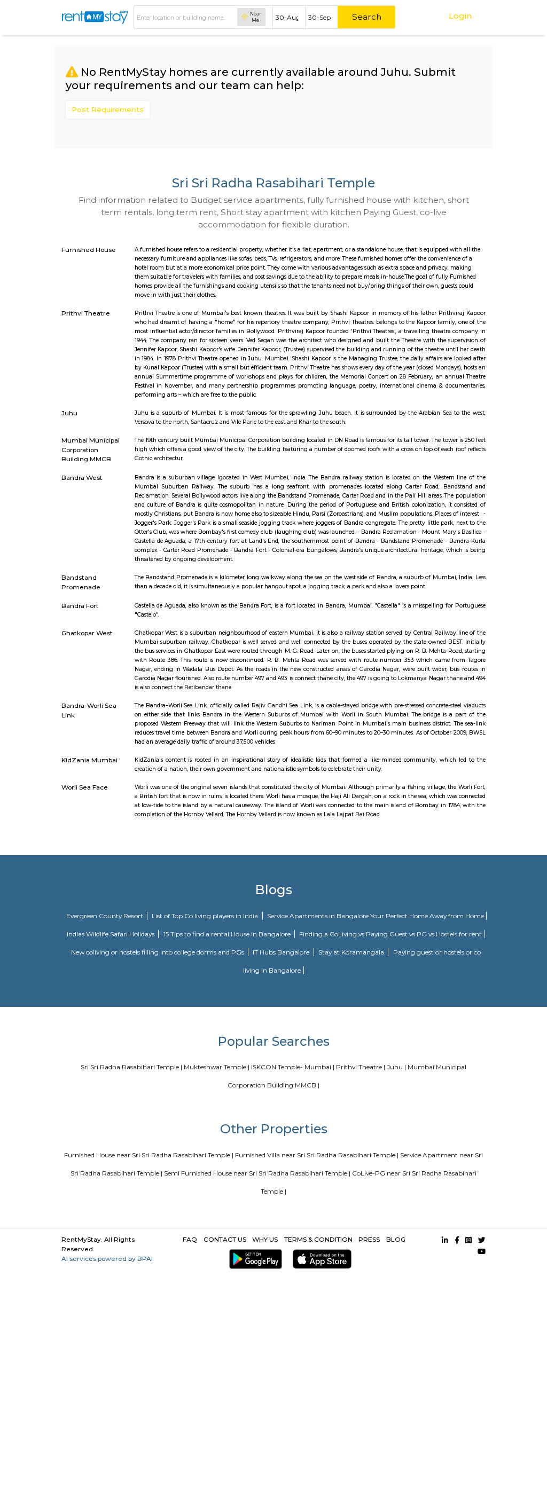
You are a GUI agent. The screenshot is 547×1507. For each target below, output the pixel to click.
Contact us (225, 1239)
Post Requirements (108, 109)
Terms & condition (318, 1239)
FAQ (190, 1239)
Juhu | (396, 1067)
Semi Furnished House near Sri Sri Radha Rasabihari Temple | (257, 1173)
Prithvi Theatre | (360, 1067)
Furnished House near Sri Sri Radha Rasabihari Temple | (148, 1155)
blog (395, 1239)
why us (265, 1239)
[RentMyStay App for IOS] (320, 1259)
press (369, 1239)
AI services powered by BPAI (107, 1258)
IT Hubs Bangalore (282, 952)
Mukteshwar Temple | (216, 1067)
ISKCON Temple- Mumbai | (292, 1067)
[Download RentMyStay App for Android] (253, 1259)
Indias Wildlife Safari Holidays (111, 934)
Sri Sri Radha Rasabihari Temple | (131, 1067)
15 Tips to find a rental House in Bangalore (227, 934)
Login (460, 16)
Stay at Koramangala (352, 952)
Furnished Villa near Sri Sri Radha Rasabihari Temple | (316, 1155)
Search (366, 17)
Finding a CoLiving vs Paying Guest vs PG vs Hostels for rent (390, 934)
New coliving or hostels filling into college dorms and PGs (158, 952)
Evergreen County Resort (105, 916)
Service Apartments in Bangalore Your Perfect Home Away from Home (375, 916)
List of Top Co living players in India (206, 916)
